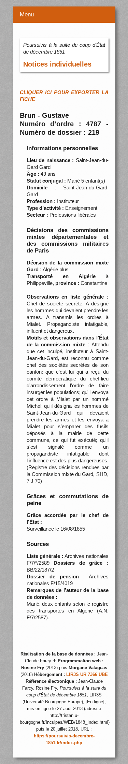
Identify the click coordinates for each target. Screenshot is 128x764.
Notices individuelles (57, 64)
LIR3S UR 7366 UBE (87, 674)
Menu (27, 14)
